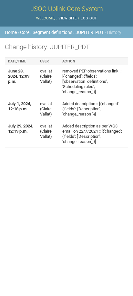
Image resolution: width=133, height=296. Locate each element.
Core (24, 32)
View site (67, 18)
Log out (89, 18)
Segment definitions (52, 32)
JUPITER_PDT (90, 32)
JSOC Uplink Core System (66, 9)
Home (11, 32)
